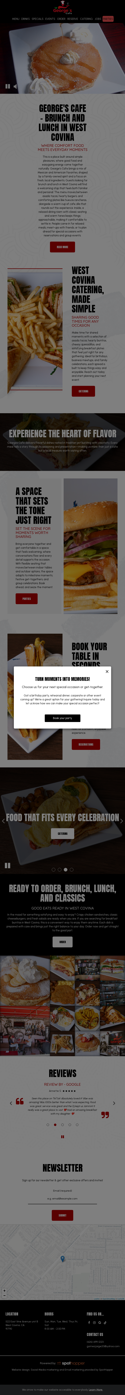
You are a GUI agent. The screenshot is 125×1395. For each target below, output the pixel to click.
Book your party (62, 718)
